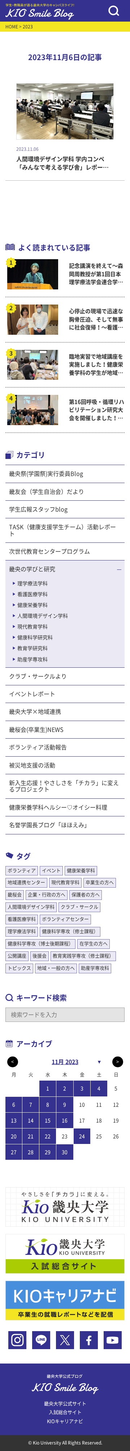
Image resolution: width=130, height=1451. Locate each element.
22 (48, 1136)
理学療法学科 (32, 583)
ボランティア (22, 870)
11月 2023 (65, 1062)
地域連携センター (26, 882)
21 (31, 1136)
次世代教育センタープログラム (49, 551)
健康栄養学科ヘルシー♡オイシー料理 (58, 807)
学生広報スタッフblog (38, 509)
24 (82, 1136)
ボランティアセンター (65, 919)
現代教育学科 (32, 626)
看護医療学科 (32, 594)
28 (31, 1152)
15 (48, 1120)
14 (31, 1120)
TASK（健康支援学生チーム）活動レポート (62, 530)
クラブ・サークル (79, 907)
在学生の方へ (93, 943)
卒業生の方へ (100, 882)
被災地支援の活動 (32, 765)
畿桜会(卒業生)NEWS (36, 730)
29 (48, 1152)
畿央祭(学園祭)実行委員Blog (46, 474)
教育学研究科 (32, 648)
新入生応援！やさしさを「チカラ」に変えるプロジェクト (64, 786)
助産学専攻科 (32, 659)
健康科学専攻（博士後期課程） (40, 943)
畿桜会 (15, 894)
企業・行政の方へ (46, 894)
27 (14, 1152)
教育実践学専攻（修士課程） (83, 956)
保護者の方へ (86, 894)
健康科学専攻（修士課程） (70, 931)
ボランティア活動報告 (38, 747)
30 (65, 1152)
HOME (11, 26)
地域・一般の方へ (56, 968)
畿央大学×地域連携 (35, 712)
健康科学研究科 (35, 637)
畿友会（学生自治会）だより (46, 492)
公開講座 (17, 956)
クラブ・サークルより (38, 676)
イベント (51, 870)
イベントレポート (32, 694)
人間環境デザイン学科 (42, 615)
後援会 (39, 956)
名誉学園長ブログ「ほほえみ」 (49, 825)
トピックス (19, 968)
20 (14, 1136)
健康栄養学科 (32, 605)
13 (14, 1120)
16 (65, 1120)
